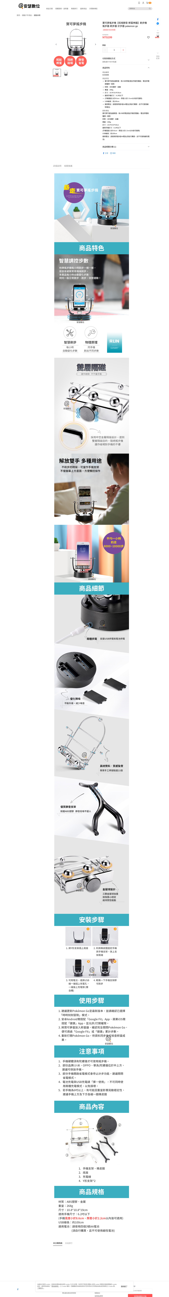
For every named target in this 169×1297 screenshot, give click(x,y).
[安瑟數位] (29, 6)
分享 (106, 153)
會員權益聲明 (99, 1296)
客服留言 (97, 1293)
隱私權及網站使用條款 (69, 1293)
